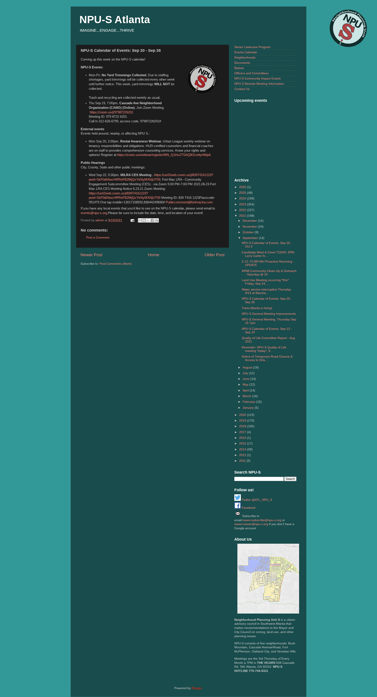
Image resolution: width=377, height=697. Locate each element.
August (248, 367)
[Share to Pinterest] (156, 220)
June (246, 378)
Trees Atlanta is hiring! (257, 308)
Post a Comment (97, 237)
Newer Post (91, 255)
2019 (243, 420)
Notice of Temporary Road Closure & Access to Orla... (267, 358)
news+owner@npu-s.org (251, 524)
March (247, 396)
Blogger (197, 688)
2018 (243, 426)
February (249, 401)
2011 (243, 460)
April (246, 390)
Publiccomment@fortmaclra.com (189, 202)
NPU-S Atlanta (114, 19)
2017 (243, 432)
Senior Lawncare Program (252, 47)
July (246, 373)
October (249, 232)
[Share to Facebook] (152, 220)
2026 (243, 187)
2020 (243, 415)
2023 (243, 204)
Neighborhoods (244, 57)
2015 (243, 443)
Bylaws (239, 68)
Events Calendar (245, 52)
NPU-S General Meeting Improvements (269, 313)
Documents (242, 62)
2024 (243, 198)
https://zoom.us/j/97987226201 (111, 112)
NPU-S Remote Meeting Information (259, 83)
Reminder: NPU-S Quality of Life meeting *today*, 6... (264, 349)
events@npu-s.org (94, 213)
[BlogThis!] (144, 220)
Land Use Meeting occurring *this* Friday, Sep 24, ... (265, 281)
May (246, 384)
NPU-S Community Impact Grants (257, 78)
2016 (243, 437)
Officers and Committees (251, 73)
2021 (243, 215)
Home (153, 255)
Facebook (248, 507)
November (250, 226)
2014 (243, 449)
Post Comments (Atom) (115, 263)
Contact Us (242, 89)
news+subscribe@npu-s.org (262, 520)
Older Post (214, 255)
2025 (243, 192)
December (250, 220)
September (251, 238)
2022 (243, 210)
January (249, 407)
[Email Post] (132, 220)
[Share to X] (148, 220)
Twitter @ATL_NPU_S (256, 500)
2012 (243, 455)
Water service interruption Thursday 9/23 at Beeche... (266, 291)
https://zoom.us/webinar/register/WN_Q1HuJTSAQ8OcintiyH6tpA (164, 155)
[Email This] (140, 220)
